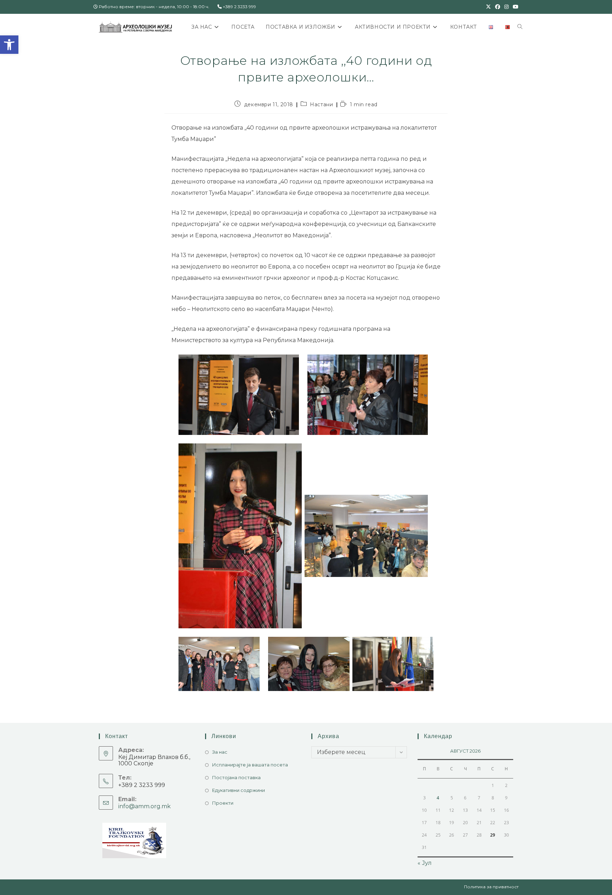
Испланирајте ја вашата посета (250, 764)
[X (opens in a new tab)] (488, 6)
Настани (321, 104)
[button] (9, 44)
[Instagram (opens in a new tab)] (506, 6)
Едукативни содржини (238, 790)
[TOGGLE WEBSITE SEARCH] (520, 27)
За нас (219, 752)
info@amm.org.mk (144, 806)
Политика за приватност (491, 886)
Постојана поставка (236, 777)
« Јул (425, 863)
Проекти (222, 803)
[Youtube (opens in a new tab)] (514, 6)
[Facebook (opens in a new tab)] (497, 6)
